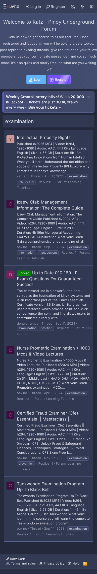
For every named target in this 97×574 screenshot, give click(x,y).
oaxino (22, 247)
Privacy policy (54, 563)
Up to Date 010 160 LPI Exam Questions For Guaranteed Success (49, 278)
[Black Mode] (91, 6)
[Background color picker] (73, 6)
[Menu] (3, 6)
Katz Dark (17, 559)
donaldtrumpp (28, 323)
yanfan (22, 176)
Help (76, 563)
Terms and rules (23, 563)
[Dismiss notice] (88, 97)
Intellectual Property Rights (44, 137)
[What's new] (82, 6)
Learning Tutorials (31, 258)
